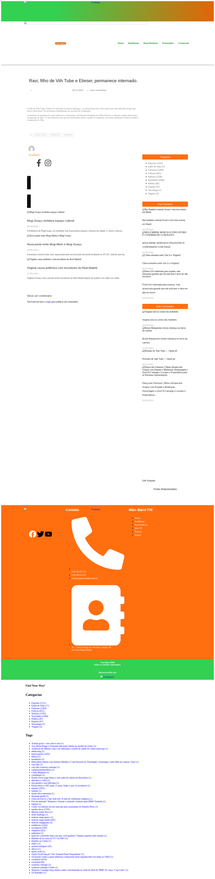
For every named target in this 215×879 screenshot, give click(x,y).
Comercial (183, 43)
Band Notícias (150, 43)
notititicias (55, 135)
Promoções (168, 43)
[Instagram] (181, 11)
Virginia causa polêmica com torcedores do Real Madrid (62, 267)
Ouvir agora (60, 43)
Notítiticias (133, 43)
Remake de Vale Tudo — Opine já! (158, 359)
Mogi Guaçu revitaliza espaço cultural (50, 220)
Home (121, 43)
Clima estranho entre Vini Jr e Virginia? (160, 263)
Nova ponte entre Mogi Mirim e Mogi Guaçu (54, 244)
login (48, 301)
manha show (40, 135)
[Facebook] (176, 11)
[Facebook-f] (38, 163)
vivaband (68, 135)
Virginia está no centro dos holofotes (159, 319)
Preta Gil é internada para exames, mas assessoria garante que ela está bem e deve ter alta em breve (165, 288)
